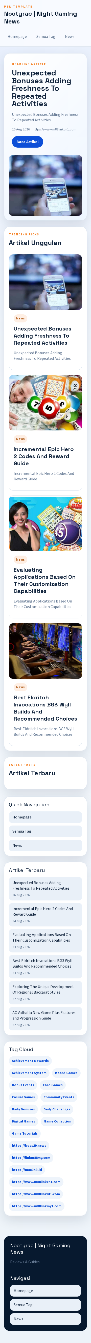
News (70, 36)
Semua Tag (45, 36)
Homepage (17, 36)
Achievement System (29, 1073)
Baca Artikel (27, 142)
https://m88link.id (27, 1169)
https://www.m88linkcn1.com (36, 1182)
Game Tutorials (25, 1133)
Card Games (53, 1085)
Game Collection (57, 1121)
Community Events (58, 1097)
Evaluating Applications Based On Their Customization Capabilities (45, 580)
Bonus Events (23, 1085)
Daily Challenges (56, 1109)
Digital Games (23, 1121)
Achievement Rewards (30, 1060)
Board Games (66, 1073)
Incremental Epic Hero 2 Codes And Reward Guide (44, 456)
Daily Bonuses (23, 1109)
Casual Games (23, 1097)
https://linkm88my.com (31, 1157)
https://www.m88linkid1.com (36, 1194)
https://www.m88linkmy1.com (36, 1206)
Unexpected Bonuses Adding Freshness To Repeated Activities (42, 335)
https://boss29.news (29, 1145)
